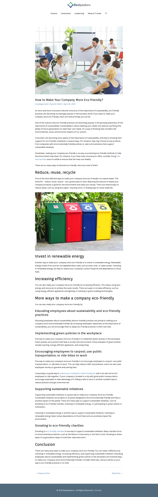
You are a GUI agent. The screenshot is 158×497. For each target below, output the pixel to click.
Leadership (79, 13)
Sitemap (98, 490)
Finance (54, 13)
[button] (106, 13)
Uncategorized (41, 104)
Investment (66, 13)
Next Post (117, 473)
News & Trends (94, 13)
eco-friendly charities (55, 431)
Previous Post (42, 473)
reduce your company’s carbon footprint (77, 373)
